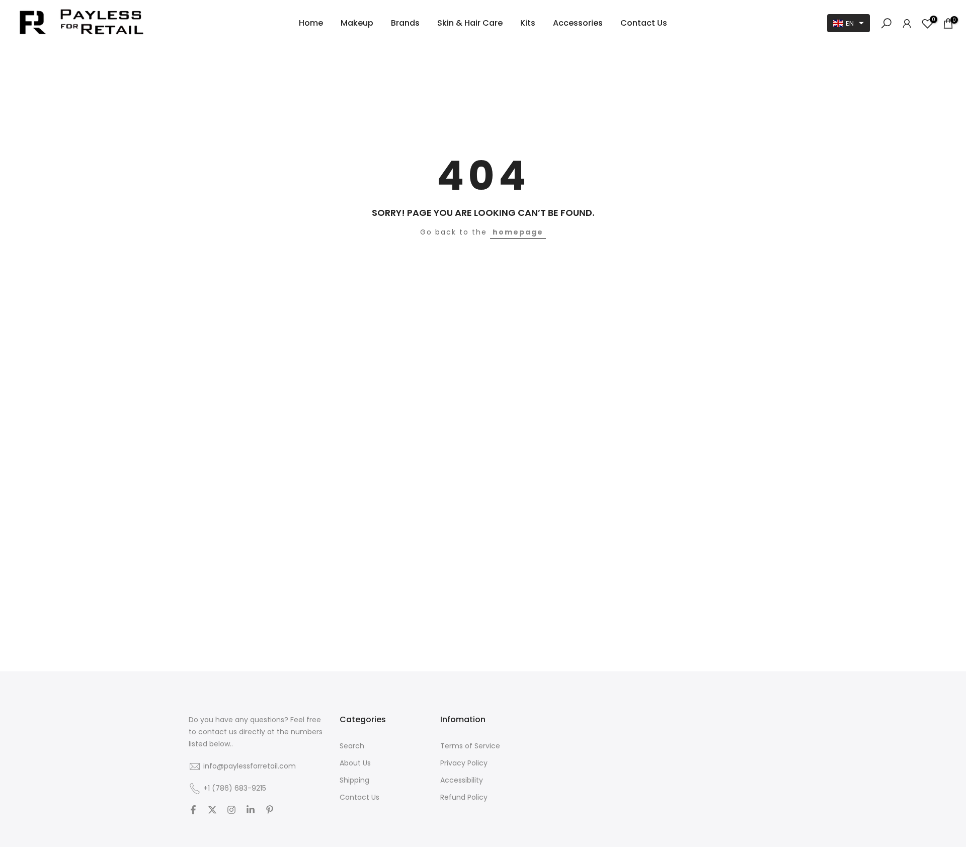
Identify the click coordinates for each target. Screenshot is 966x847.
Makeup (357, 23)
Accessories (578, 23)
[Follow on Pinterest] (269, 811)
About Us (355, 763)
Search (352, 746)
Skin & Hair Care (470, 23)
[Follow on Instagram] (231, 811)
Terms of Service (470, 746)
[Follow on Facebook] (193, 811)
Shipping (354, 780)
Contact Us (643, 23)
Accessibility (461, 780)
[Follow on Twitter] (212, 811)
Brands (405, 23)
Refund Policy (464, 797)
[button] (848, 23)
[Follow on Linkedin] (250, 811)
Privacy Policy (464, 763)
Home (311, 23)
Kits (527, 23)
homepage (518, 232)
